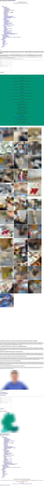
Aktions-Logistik (6, 13)
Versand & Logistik (6, 438)
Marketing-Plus (5, 29)
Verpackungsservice (6, 454)
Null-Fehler (4, 41)
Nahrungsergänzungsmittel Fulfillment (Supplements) (10, 17)
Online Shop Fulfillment (5, 35)
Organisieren (4, 472)
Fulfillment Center (5, 38)
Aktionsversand (6, 459)
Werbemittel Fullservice (6, 32)
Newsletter (4, 46)
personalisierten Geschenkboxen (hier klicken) (27, 483)
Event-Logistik (5, 14)
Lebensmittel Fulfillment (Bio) (7, 448)
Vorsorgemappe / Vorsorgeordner (7, 23)
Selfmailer (5, 27)
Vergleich (4, 475)
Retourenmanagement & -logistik (7, 9)
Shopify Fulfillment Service (6, 36)
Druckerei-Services (5, 461)
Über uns (4, 40)
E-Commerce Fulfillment (7, 8)
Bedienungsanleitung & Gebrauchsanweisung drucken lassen (10, 33)
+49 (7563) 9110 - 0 (4, 0)
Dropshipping (5, 18)
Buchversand (5, 26)
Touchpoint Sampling (6, 451)
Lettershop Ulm (1, 368)
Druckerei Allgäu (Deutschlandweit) (8, 31)
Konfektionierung (5, 19)
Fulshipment (4, 37)
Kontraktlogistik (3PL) (6, 440)
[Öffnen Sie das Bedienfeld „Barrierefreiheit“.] (0, 485)
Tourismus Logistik (6, 15)
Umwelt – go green (5, 44)
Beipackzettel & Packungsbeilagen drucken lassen (9, 464)
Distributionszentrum (6, 441)
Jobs (3, 45)
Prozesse (4, 42)
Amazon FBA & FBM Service (6, 466)
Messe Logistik (5, 445)
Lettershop (4, 25)
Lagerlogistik (5, 7)
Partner (3, 474)
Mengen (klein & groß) (5, 43)
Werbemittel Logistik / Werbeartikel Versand (9, 446)
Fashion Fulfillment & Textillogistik (8, 16)
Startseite (1, 435)
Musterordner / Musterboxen (7, 21)
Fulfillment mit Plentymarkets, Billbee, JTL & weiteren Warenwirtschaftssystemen (12, 467)
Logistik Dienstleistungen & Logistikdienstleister (9, 10)
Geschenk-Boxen (6, 22)
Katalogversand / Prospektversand (8, 456)
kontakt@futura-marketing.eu (12, 0)
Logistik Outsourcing (5, 443)
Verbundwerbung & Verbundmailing (8, 28)
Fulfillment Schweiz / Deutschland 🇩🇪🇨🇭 (8, 12)
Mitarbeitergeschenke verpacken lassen (8, 453)
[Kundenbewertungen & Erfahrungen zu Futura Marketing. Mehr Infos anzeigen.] (38, 422)
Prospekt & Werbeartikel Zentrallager (8, 30)
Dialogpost (5, 458)
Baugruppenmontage (6, 20)
